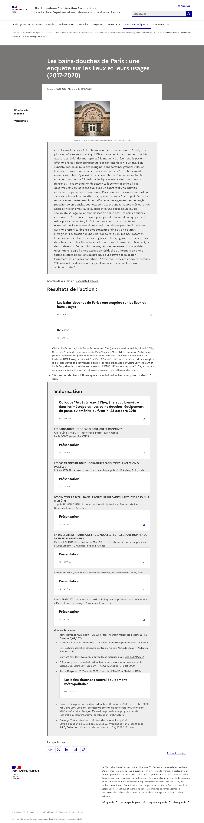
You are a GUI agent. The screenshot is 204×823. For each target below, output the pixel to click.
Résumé (63, 330)
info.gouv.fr (108, 802)
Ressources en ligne (135, 24)
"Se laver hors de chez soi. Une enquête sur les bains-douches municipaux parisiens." (100, 375)
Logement (98, 24)
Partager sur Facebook (50, 749)
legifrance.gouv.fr (158, 802)
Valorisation (21, 121)
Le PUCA (112, 24)
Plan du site (17, 812)
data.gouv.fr (180, 802)
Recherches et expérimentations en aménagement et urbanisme (124, 32)
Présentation (69, 444)
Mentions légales (47, 812)
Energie (50, 24)
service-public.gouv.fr (131, 802)
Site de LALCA (133, 657)
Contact (185, 5)
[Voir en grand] (92, 118)
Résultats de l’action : (21, 111)
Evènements (159, 24)
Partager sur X (58, 749)
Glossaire (31, 812)
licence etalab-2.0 (73, 819)
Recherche (189, 14)
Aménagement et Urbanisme (27, 24)
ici (70, 651)
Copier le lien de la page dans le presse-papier (83, 749)
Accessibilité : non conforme (71, 812)
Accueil (15, 32)
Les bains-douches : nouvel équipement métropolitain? (95, 681)
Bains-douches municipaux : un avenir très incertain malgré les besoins (99, 634)
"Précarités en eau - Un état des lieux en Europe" (97, 720)
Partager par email (75, 749)
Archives (48, 32)
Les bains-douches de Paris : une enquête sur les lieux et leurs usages (101, 304)
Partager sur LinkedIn (67, 749)
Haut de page (178, 753)
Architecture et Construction (74, 24)
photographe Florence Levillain (128, 642)
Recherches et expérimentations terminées (74, 32)
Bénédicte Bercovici (87, 281)
